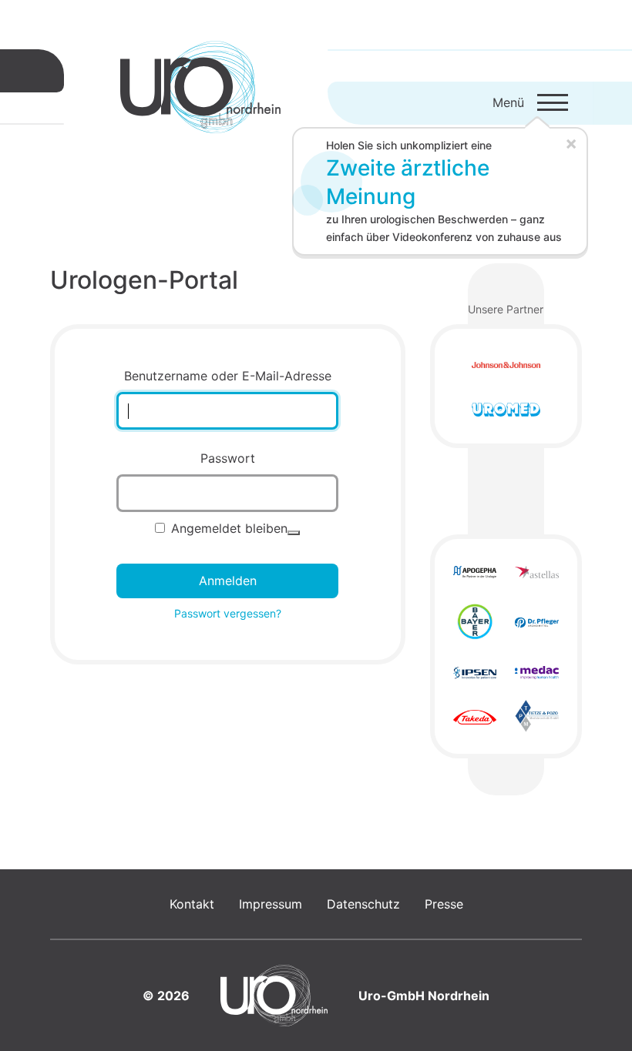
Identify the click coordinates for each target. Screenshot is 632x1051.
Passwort (227, 458)
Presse (444, 904)
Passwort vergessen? (227, 613)
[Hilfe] (293, 533)
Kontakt (192, 904)
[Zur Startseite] (200, 87)
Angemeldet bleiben (229, 528)
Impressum (270, 904)
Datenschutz (363, 904)
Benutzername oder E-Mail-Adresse (227, 375)
